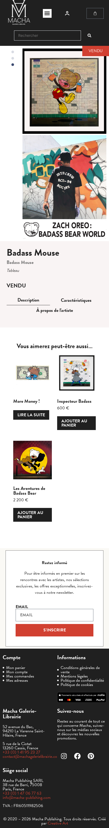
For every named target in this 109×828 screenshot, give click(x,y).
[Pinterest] (90, 756)
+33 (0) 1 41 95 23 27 (21, 752)
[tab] (28, 300)
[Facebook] (77, 756)
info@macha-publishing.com (27, 797)
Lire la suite (31, 415)
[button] (47, 13)
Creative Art (58, 823)
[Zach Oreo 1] (64, 177)
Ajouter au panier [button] (74, 423)
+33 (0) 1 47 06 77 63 (22, 793)
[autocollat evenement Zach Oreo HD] (64, 229)
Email (22, 607)
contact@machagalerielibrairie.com (31, 756)
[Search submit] (89, 35)
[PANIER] (95, 13)
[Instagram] (63, 756)
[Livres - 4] (64, 91)
